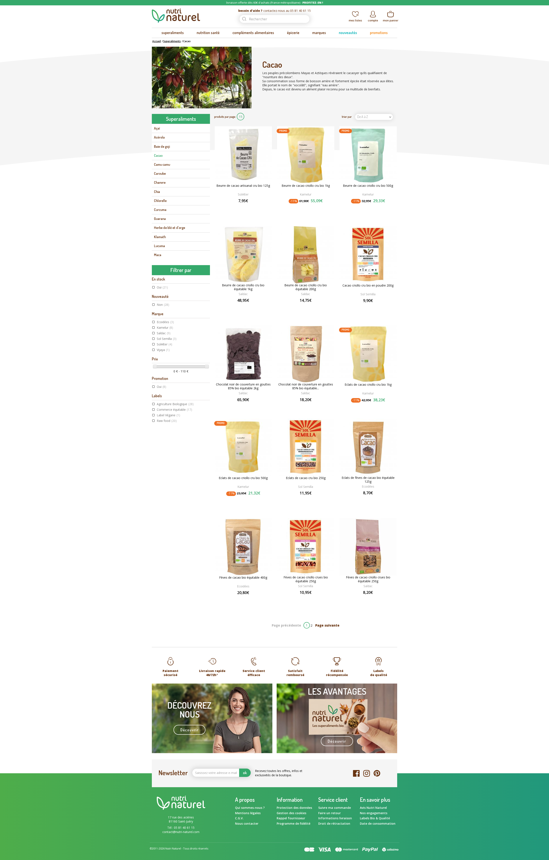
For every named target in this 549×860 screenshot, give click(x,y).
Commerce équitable (174, 410)
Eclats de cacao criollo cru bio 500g (243, 478)
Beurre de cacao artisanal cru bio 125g (243, 186)
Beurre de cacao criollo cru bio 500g (368, 186)
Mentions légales (248, 813)
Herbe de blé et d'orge (169, 227)
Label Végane (168, 415)
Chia (157, 192)
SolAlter (164, 344)
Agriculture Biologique (175, 404)
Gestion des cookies (291, 813)
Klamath (160, 237)
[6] (369, 599)
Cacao (158, 155)
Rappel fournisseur (291, 818)
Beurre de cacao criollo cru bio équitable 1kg (243, 287)
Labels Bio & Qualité (375, 818)
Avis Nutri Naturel (373, 808)
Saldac (163, 333)
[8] (373, 599)
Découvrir (189, 729)
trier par (347, 116)
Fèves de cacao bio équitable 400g (243, 577)
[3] (305, 208)
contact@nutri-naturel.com (180, 832)
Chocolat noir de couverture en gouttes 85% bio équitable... (305, 386)
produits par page (224, 116)
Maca (157, 255)
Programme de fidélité (293, 823)
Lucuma (159, 246)
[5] (314, 208)
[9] (375, 599)
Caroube (160, 173)
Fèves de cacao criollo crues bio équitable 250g (306, 579)
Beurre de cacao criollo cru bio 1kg (306, 186)
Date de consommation (377, 823)
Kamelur (165, 327)
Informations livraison (335, 818)
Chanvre (160, 182)
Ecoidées (165, 322)
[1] (297, 208)
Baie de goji (162, 146)
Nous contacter (246, 823)
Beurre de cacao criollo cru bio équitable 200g (305, 287)
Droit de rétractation (334, 823)
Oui (162, 287)
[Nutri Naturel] (191, 16)
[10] (378, 599)
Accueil (156, 41)
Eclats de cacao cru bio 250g (306, 478)
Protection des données (294, 808)
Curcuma (160, 210)
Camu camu (162, 164)
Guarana (160, 218)
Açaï (157, 128)
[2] (301, 208)
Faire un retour (329, 813)
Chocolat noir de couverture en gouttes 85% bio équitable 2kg (243, 386)
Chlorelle (160, 201)
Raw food (167, 421)
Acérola (159, 137)
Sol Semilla (166, 339)
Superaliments (172, 41)
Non (163, 305)
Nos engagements (373, 813)
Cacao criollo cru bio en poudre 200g (368, 285)
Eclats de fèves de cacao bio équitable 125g (368, 480)
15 (240, 117)
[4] (310, 208)
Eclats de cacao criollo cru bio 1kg (368, 385)
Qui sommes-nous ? (250, 808)
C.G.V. (239, 818)
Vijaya (163, 350)
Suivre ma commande (334, 808)
